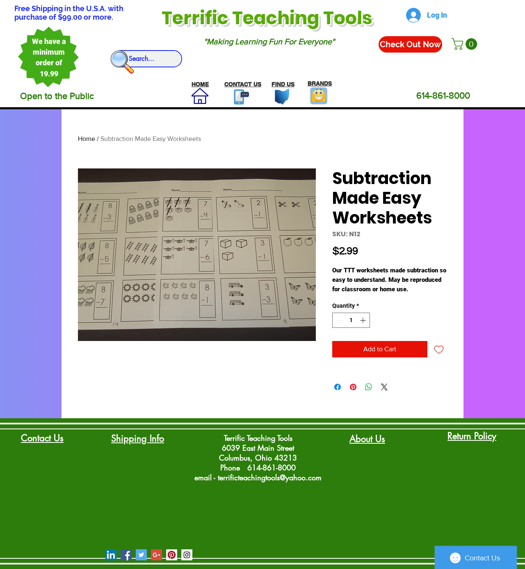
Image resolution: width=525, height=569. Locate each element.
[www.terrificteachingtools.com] (239, 96)
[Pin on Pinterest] (353, 387)
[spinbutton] (351, 320)
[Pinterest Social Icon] (171, 554)
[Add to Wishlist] (439, 349)
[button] (466, 44)
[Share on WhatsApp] (369, 387)
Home (86, 138)
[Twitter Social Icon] (141, 554)
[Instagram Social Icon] (186, 554)
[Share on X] (384, 387)
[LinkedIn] (110, 554)
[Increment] (363, 320)
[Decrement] (338, 320)
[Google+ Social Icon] (156, 554)
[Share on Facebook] (337, 387)
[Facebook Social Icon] (126, 554)
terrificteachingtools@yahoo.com (270, 477)
